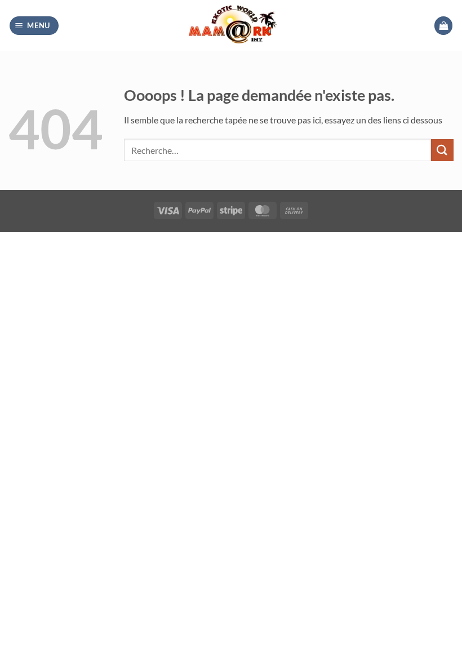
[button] (34, 25)
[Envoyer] (442, 150)
